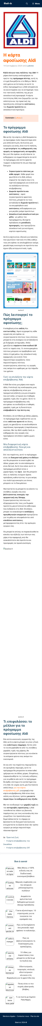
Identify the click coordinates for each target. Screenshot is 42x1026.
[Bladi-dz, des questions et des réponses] (7, 3)
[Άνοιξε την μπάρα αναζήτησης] (27, 3)
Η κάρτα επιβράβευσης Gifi (18, 848)
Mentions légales (9, 1016)
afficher (18, 118)
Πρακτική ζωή (12, 837)
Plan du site (35, 1016)
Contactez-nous (23, 1016)
